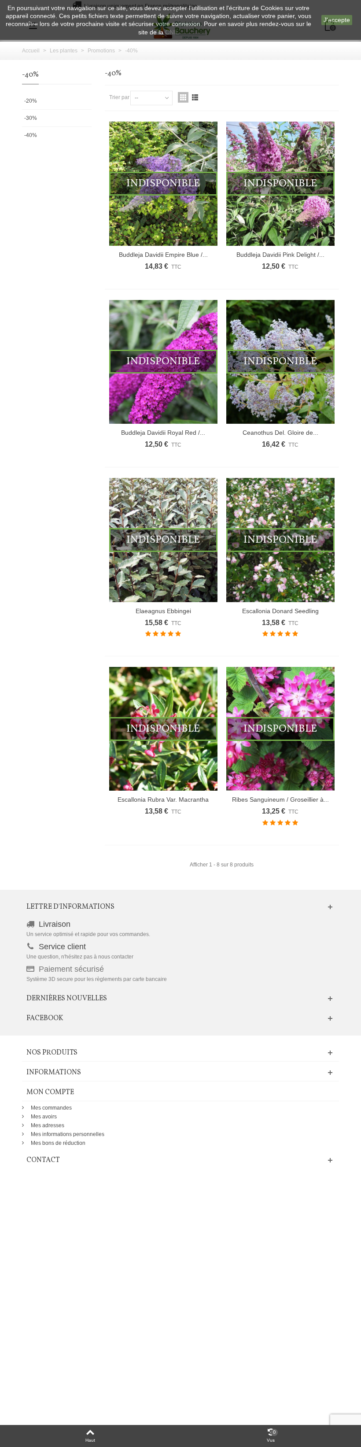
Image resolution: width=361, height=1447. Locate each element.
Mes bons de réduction (58, 1143)
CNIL (172, 32)
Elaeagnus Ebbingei (163, 610)
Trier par (119, 97)
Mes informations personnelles (67, 1134)
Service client (62, 946)
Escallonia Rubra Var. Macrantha (163, 799)
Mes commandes (51, 1108)
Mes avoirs (44, 1117)
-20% (30, 101)
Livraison (54, 924)
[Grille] (183, 97)
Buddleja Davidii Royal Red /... (163, 432)
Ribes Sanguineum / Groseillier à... (280, 799)
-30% (30, 118)
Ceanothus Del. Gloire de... (280, 432)
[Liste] (195, 97)
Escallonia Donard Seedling (280, 610)
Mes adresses (47, 1125)
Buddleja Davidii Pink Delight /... (280, 254)
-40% (30, 135)
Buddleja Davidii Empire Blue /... (163, 254)
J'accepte (337, 19)
